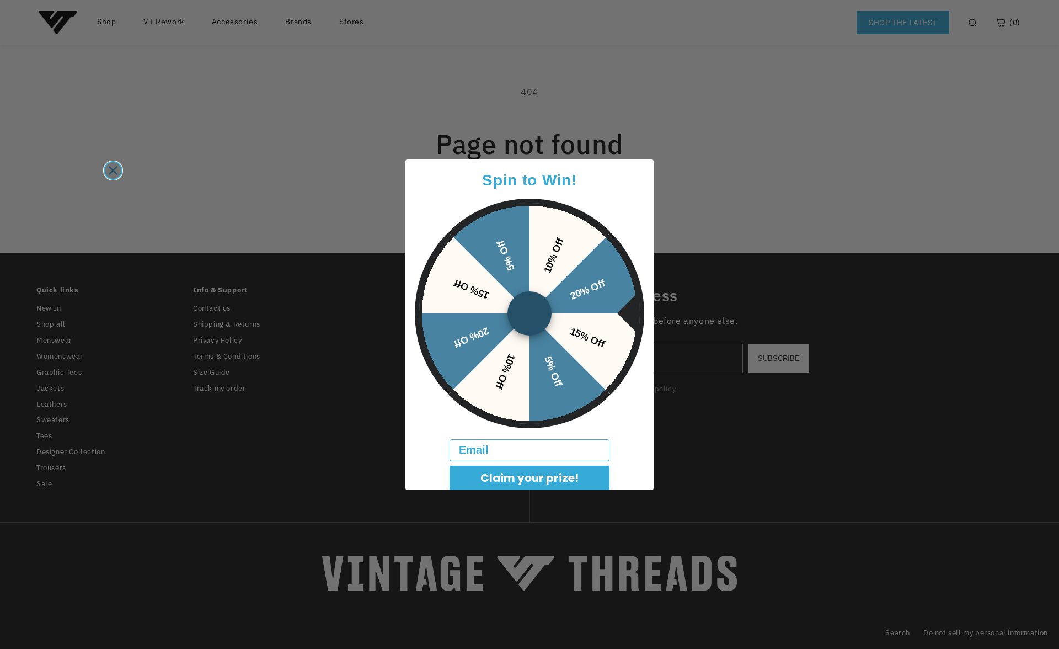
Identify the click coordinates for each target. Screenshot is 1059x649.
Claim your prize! (529, 478)
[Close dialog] (113, 170)
